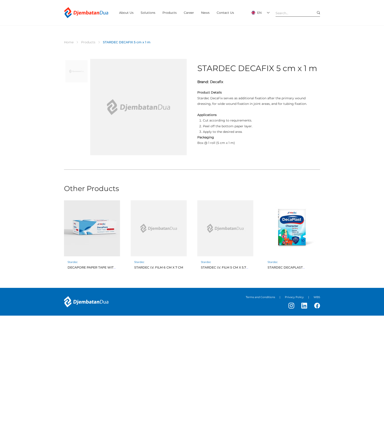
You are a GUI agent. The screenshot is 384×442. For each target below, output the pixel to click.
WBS (317, 297)
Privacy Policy (294, 297)
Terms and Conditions (260, 297)
